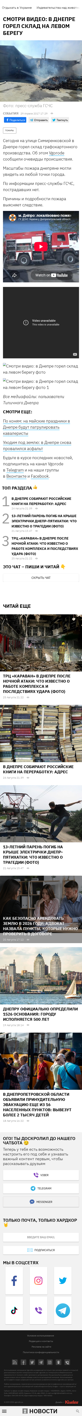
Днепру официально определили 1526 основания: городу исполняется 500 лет (40, 1014)
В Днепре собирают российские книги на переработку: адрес (38, 769)
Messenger (44, 1202)
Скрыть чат (41, 578)
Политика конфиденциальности (41, 1352)
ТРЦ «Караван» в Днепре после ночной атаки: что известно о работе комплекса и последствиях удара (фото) (36, 683)
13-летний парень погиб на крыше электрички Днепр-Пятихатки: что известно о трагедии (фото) (44, 521)
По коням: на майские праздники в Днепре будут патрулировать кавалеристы (36, 427)
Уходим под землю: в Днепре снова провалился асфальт (37, 445)
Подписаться (44, 1250)
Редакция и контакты (41, 1341)
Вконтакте (16, 476)
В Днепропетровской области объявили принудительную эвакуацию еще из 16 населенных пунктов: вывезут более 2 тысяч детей (37, 1105)
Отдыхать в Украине (17, 8)
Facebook (40, 476)
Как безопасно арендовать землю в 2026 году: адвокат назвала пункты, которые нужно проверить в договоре (40, 926)
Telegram (15, 470)
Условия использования (40, 1335)
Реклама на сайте (41, 1346)
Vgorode (56, 153)
